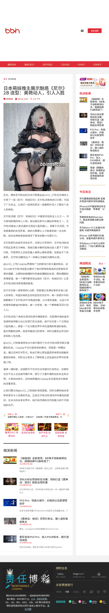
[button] (82, 30)
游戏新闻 (12, 78)
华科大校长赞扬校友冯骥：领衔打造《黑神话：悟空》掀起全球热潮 (43, 480)
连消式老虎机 (28, 432)
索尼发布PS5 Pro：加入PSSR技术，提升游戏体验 (44, 538)
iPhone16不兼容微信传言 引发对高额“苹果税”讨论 (92, 209)
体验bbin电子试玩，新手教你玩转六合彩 (99, 280)
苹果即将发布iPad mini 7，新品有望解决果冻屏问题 (91, 219)
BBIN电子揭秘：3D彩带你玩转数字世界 (99, 307)
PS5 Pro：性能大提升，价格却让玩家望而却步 (43, 501)
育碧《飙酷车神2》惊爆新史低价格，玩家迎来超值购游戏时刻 (97, 173)
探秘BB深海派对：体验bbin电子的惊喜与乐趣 (85, 307)
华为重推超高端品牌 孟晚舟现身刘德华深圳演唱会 (92, 200)
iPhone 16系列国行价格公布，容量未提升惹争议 (91, 237)
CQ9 (33, 598)
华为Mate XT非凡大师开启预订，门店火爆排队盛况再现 (92, 246)
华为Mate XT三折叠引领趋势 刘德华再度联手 (92, 229)
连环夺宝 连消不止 (45, 434)
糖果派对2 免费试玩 (11, 434)
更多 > (102, 263)
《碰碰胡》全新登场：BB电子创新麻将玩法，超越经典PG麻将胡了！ (43, 459)
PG (27, 598)
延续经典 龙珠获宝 (61, 434)
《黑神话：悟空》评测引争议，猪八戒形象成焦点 (43, 520)
